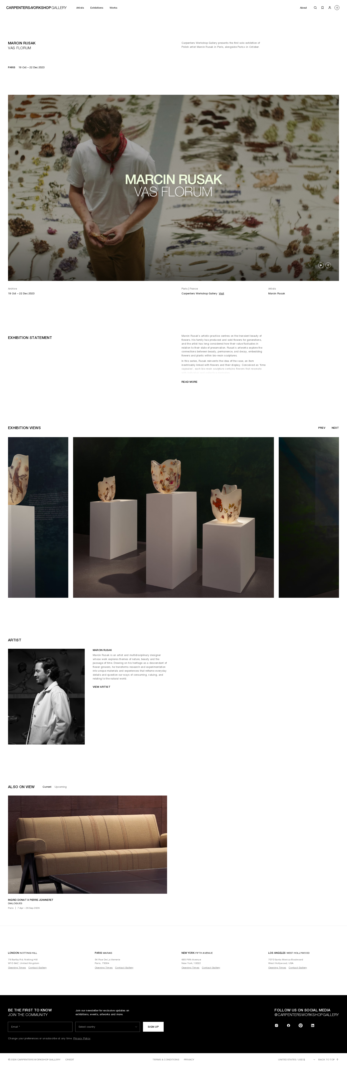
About (303, 7)
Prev (321, 427)
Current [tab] (47, 786)
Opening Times (17, 967)
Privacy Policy (82, 1038)
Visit (221, 293)
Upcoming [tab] (61, 786)
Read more (189, 381)
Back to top (326, 1059)
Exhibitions (96, 7)
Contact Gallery (37, 967)
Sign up (153, 1026)
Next (335, 427)
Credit (69, 1059)
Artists (80, 7)
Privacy (189, 1059)
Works (113, 7)
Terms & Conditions (166, 1059)
